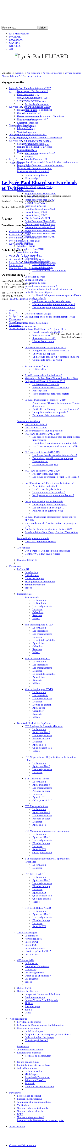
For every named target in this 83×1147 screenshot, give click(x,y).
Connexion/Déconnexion (22, 1145)
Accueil (20, 72)
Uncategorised (34, 75)
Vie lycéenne (33, 72)
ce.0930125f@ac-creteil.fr (23, 298)
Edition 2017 (17, 75)
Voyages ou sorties (52, 72)
